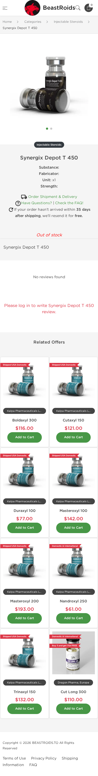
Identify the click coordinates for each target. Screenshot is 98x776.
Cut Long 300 (73, 692)
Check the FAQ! (69, 203)
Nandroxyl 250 (73, 601)
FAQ (33, 765)
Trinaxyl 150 (25, 692)
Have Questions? (36, 203)
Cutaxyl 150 (73, 420)
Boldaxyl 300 (24, 420)
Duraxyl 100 (25, 511)
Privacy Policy (43, 758)
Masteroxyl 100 (73, 511)
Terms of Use (14, 758)
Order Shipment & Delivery (52, 197)
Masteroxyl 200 (24, 601)
